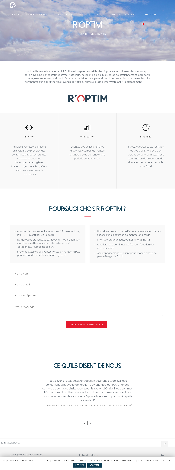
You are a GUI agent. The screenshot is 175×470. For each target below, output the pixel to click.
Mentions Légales (86, 455)
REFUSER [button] (79, 465)
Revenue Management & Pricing (29, 15)
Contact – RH (149, 15)
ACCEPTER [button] (95, 465)
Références (94, 15)
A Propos (130, 15)
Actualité (113, 15)
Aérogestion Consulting (67, 15)
